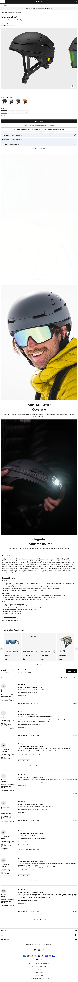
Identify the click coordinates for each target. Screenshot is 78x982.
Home (2, 12)
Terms (39, 969)
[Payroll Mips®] (66, 642)
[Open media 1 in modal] (72, 86)
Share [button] (37, 703)
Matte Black (64, 651)
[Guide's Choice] (30, 642)
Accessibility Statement (39, 966)
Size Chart (4, 115)
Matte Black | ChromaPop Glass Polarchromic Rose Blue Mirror (10, 651)
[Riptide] (12, 642)
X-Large (26, 112)
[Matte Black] (4, 102)
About (3, 930)
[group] (12, 647)
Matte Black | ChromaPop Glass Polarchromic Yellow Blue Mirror (24, 651)
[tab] (64, 678)
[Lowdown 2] (48, 642)
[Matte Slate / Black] (18, 102)
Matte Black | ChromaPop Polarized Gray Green (46, 651)
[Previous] (1, 648)
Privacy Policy (37, 944)
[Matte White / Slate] (11, 102)
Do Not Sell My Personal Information (39, 978)
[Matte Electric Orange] (25, 102)
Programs (5, 939)
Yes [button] (31, 703)
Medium (12, 112)
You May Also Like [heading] (14, 629)
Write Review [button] (71, 671)
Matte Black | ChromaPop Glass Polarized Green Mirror (32, 651)
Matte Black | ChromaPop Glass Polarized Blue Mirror (7, 651)
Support (4, 935)
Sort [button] (2, 678)
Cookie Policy (39, 975)
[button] (2, 1)
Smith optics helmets (9, 12)
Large (18, 112)
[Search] (2, 5)
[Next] (76, 648)
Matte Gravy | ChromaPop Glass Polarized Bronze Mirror (14, 651)
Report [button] (34, 703)
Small (4, 112)
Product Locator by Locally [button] (40, 148)
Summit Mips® (18, 12)
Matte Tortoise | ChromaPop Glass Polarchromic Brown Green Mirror (28, 651)
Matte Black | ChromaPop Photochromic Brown (49, 651)
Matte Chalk (60, 651)
